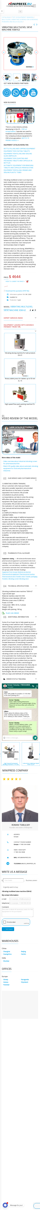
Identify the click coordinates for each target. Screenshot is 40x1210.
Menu (34, 6)
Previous (4, 52)
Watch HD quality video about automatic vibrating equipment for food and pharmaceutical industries (20, 468)
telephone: (5, 903)
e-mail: (4, 899)
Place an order (12, 613)
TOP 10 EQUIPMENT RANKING (22, 17)
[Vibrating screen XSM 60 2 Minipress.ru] (20, 53)
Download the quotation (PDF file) (17, 291)
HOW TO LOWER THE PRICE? (15, 281)
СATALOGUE (6, 17)
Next (36, 52)
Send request (9, 929)
